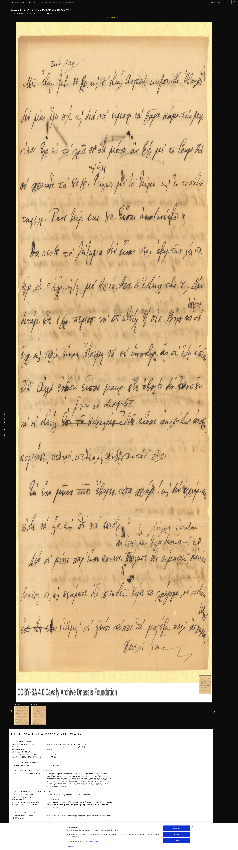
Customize (70, 846)
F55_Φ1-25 (51, 756)
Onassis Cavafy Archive (23, 2)
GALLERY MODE (112, 17)
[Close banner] (192, 826)
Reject (177, 840)
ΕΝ (4, 436)
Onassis (4, 418)
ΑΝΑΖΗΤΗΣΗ (217, 2)
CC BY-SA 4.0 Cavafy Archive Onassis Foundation (68, 794)
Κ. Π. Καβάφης (52, 765)
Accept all (176, 828)
